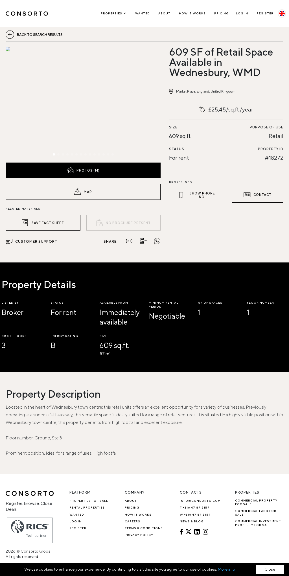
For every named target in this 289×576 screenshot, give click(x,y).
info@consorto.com (200, 500)
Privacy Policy (139, 534)
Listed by (10, 302)
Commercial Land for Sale (255, 512)
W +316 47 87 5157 (195, 514)
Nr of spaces (210, 302)
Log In (242, 13)
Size (173, 127)
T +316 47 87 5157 (195, 507)
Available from (114, 302)
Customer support (36, 241)
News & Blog (192, 521)
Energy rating (64, 336)
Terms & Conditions (144, 528)
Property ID (270, 149)
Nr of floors (14, 336)
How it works (192, 13)
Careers (132, 521)
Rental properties (87, 507)
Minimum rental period (163, 304)
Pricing (221, 13)
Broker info (180, 182)
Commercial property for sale (256, 502)
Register (265, 13)
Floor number (260, 302)
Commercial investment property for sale (258, 522)
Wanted (142, 13)
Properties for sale (88, 500)
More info (226, 569)
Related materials (23, 208)
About (164, 13)
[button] (29, 103)
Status (176, 149)
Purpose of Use (266, 127)
